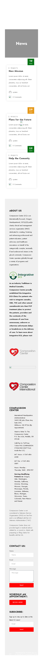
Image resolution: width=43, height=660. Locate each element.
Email (11, 560)
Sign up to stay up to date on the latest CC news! (21, 618)
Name (11, 551)
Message (12, 569)
